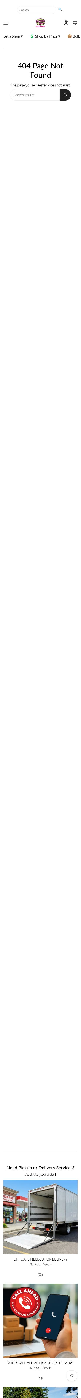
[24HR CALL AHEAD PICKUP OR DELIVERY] (40, 1321)
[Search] (65, 95)
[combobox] (36, 10)
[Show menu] (5, 22)
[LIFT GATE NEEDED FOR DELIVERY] (40, 1217)
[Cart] (74, 22)
